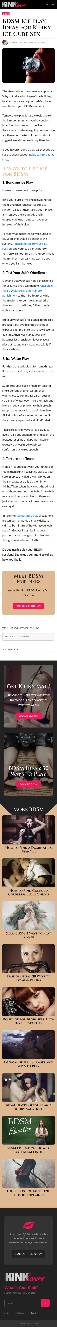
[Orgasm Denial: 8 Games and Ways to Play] (28, 1056)
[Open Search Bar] (47, 4)
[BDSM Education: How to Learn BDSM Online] (28, 1142)
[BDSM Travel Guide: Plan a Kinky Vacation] (28, 1099)
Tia (13, 42)
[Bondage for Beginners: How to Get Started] (28, 1013)
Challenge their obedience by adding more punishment (27, 290)
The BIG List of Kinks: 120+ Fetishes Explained (28, 1193)
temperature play (27, 515)
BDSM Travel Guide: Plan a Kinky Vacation (28, 1107)
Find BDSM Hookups (28, 606)
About (8, 1313)
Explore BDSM (28, 784)
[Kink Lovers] (16, 4)
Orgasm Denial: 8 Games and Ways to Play (28, 1064)
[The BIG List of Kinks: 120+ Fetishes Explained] (28, 1185)
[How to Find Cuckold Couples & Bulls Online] (28, 885)
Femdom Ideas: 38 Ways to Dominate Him (28, 978)
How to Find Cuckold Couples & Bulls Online (28, 893)
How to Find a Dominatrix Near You (28, 850)
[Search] (46, 1303)
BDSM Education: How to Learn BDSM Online (29, 1150)
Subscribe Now (28, 715)
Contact (20, 1313)
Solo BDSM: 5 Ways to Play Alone (28, 935)
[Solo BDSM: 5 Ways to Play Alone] (28, 928)
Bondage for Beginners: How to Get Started (28, 1021)
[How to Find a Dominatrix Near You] (28, 842)
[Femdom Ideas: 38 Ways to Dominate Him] (28, 970)
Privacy (33, 1313)
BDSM (6, 14)
